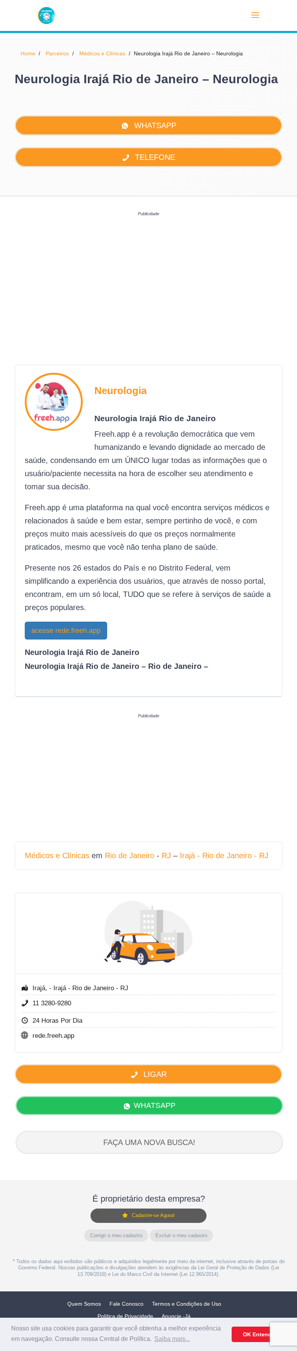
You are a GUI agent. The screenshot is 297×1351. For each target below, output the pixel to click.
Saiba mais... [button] (172, 1339)
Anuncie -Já (176, 1316)
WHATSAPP (155, 1105)
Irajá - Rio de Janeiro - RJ (224, 855)
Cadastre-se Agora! (153, 1215)
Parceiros (57, 53)
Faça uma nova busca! (149, 1142)
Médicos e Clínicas (102, 53)
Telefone (154, 157)
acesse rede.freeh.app (66, 630)
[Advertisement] (148, 273)
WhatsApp (154, 125)
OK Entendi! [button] (259, 1334)
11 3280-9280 (51, 1003)
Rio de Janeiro (129, 855)
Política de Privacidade (125, 1316)
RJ (166, 855)
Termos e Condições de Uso (186, 1304)
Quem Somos (84, 1304)
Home (27, 53)
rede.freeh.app (53, 1035)
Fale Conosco (126, 1304)
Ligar (154, 1074)
